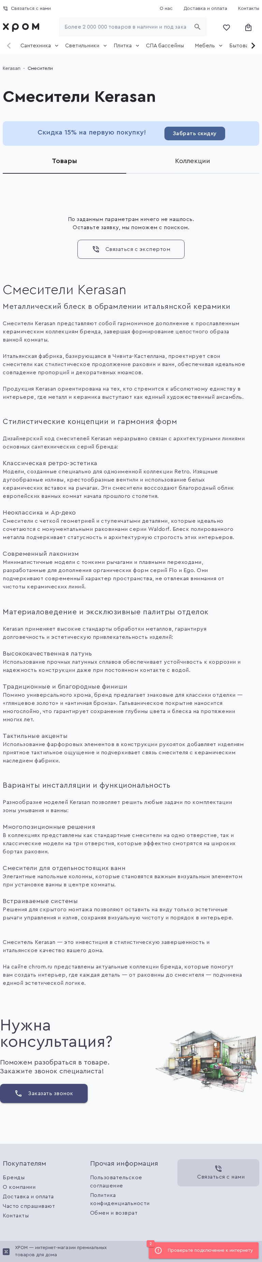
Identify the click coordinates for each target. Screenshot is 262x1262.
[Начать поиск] (197, 27)
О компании (19, 1187)
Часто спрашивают (29, 1206)
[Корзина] (248, 27)
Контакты (16, 1215)
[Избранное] (226, 27)
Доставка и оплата (28, 1196)
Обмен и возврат (114, 1213)
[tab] (37, 45)
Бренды (14, 1177)
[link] (22, 27)
